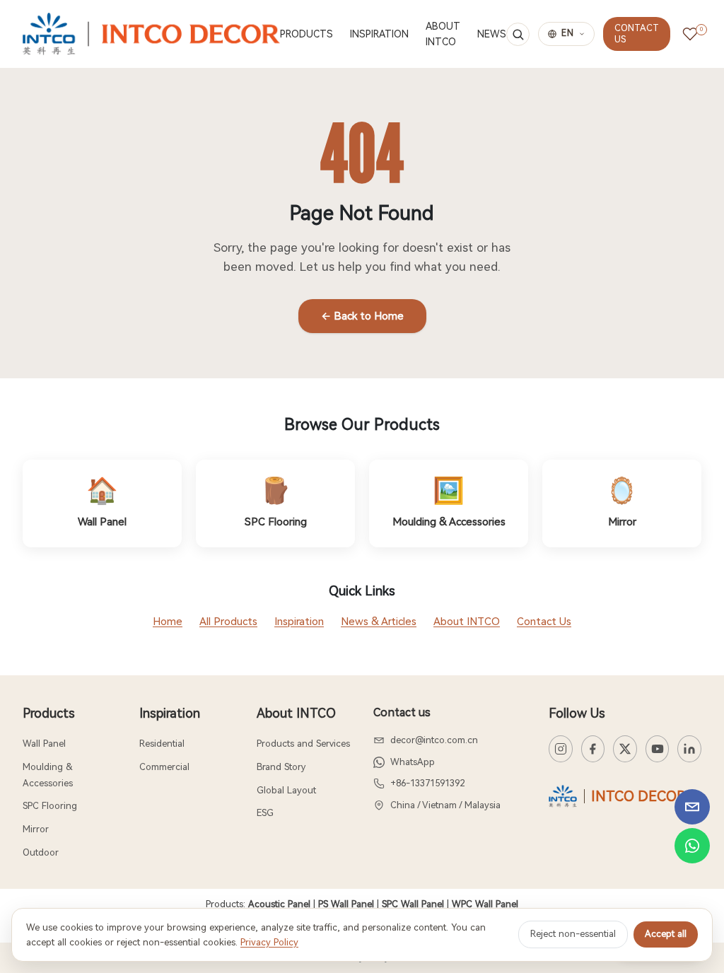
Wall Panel (44, 743)
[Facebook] (593, 748)
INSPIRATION (379, 34)
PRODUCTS (306, 34)
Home (167, 621)
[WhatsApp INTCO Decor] (692, 845)
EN (567, 33)
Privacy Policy (269, 942)
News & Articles (378, 621)
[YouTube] (658, 748)
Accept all (666, 933)
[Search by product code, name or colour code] (518, 34)
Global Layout (286, 790)
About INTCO (466, 621)
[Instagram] (561, 748)
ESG (265, 813)
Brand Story (281, 767)
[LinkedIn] (689, 748)
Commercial (164, 767)
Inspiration (299, 621)
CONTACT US (636, 34)
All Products (228, 621)
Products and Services (303, 743)
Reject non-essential (573, 933)
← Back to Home (362, 316)
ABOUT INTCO (443, 34)
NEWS (491, 34)
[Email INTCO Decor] (692, 807)
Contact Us (544, 621)
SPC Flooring (50, 805)
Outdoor (41, 852)
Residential (162, 743)
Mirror (36, 829)
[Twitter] (625, 748)
